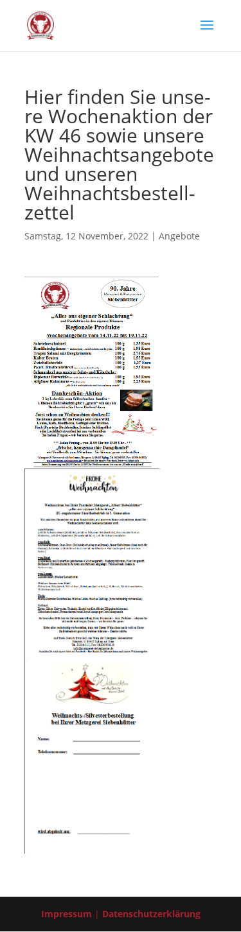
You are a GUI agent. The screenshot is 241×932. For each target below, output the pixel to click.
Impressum (66, 914)
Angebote (179, 236)
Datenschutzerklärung (151, 914)
